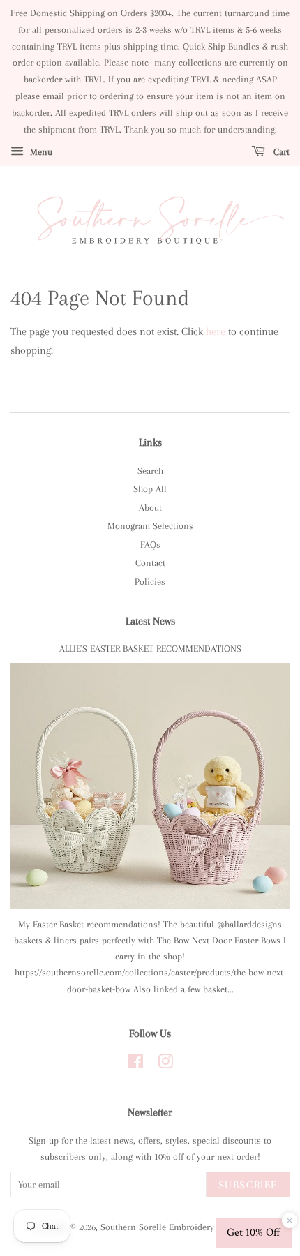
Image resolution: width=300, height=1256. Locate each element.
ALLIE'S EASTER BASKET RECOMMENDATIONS (150, 648)
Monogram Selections (150, 526)
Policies (150, 581)
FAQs (150, 544)
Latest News (150, 621)
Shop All (150, 489)
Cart (280, 152)
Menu (39, 152)
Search (150, 470)
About (150, 507)
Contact (150, 563)
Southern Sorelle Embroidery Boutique (175, 1227)
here (215, 331)
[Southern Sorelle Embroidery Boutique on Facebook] (136, 1064)
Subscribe (248, 1185)
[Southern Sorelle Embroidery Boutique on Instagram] (165, 1064)
